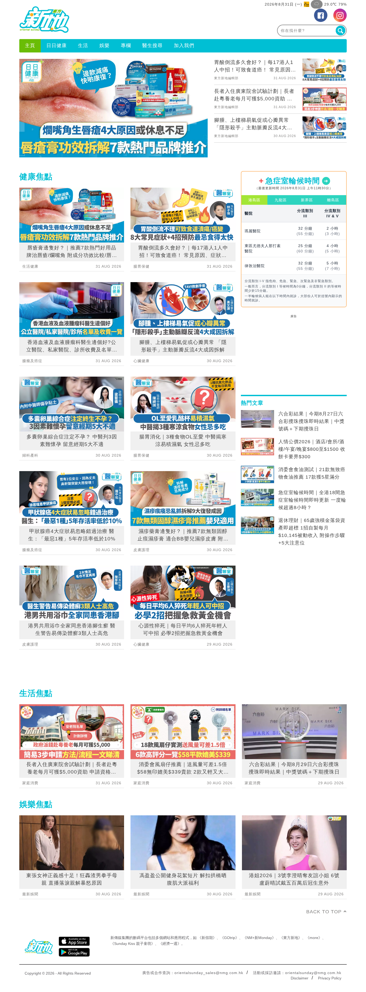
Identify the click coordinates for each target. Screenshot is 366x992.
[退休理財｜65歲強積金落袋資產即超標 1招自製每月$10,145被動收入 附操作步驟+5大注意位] (257, 525)
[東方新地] (101, 19)
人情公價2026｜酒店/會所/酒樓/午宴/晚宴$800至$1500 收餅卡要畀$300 (311, 449)
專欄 (126, 45)
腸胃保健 (141, 266)
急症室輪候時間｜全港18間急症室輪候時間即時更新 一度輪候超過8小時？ (312, 500)
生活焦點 (36, 693)
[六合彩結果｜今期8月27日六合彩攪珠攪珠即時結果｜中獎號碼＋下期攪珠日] (257, 419)
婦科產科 (30, 455)
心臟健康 (141, 361)
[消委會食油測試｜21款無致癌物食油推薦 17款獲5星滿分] (257, 474)
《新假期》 (207, 938)
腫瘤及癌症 (32, 361)
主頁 (30, 45)
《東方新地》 (290, 938)
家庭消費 (30, 783)
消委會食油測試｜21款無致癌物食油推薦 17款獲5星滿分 (311, 473)
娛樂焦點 (36, 804)
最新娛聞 (30, 894)
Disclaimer (299, 978)
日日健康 (56, 45)
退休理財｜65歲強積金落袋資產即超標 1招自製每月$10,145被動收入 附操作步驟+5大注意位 (311, 532)
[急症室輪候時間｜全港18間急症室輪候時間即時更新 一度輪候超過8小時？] (257, 497)
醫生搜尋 (152, 45)
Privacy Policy (329, 978)
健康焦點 (36, 176)
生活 (83, 45)
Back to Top (324, 911)
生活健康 (30, 266)
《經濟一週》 (170, 943)
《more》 (314, 938)
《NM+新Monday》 (259, 938)
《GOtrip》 (229, 938)
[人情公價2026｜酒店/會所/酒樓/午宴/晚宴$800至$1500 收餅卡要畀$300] (257, 447)
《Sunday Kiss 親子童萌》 (132, 943)
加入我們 (184, 45)
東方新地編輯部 (226, 78)
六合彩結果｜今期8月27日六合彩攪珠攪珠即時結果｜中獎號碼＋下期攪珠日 (311, 421)
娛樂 (104, 45)
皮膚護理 (30, 644)
